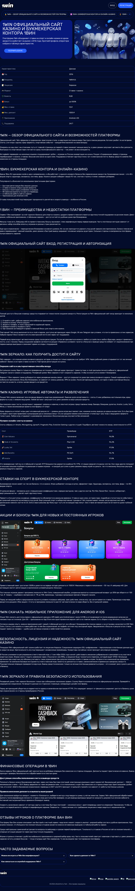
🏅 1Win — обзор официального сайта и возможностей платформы (36, 14)
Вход (112, 5)
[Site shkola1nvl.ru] (8, 5)
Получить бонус (15, 51)
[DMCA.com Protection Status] (92, 879)
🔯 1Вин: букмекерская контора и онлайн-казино (93, 14)
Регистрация (126, 5)
